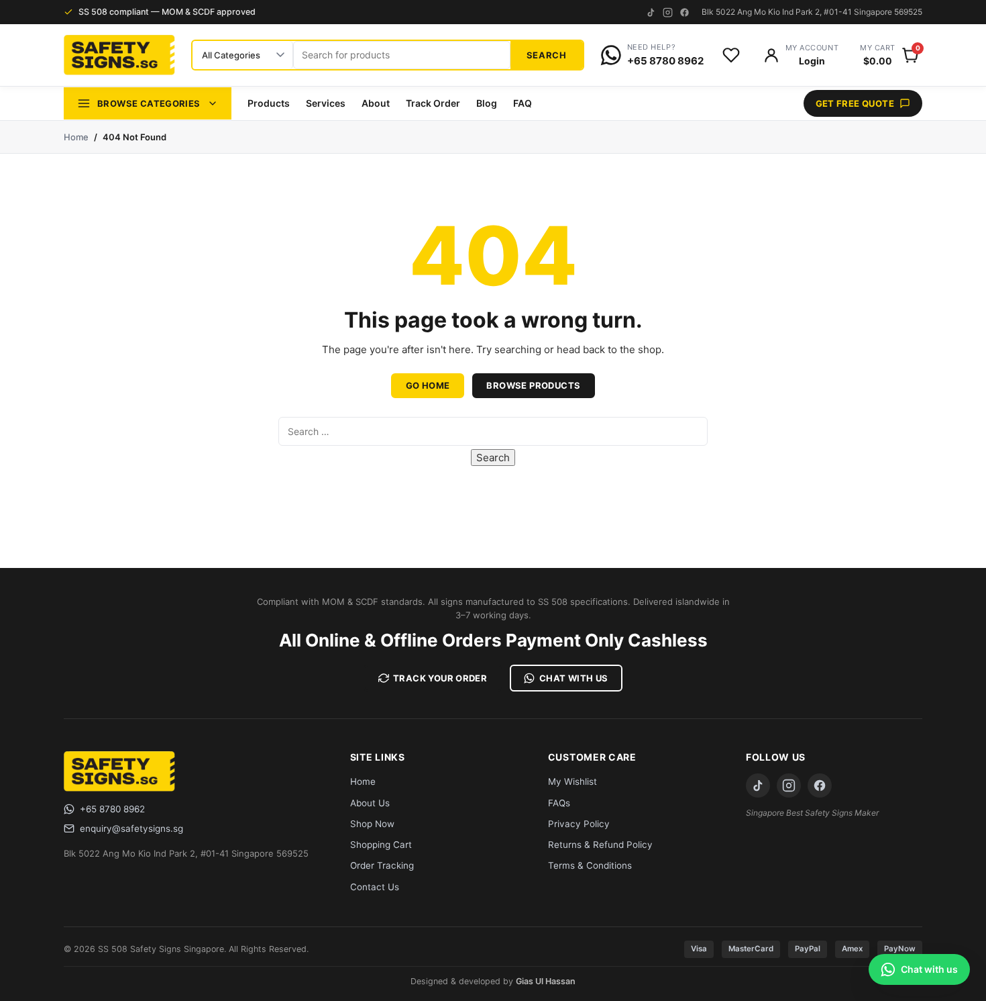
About (376, 103)
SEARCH (547, 55)
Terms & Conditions (590, 865)
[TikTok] (651, 12)
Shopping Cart (381, 844)
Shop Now (372, 823)
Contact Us (374, 886)
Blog (486, 103)
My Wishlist (572, 781)
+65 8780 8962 (112, 809)
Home (76, 137)
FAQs (559, 803)
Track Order (433, 103)
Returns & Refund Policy (600, 844)
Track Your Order (440, 678)
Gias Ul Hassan (546, 981)
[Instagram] (668, 12)
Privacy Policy (579, 823)
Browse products (533, 385)
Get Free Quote (855, 103)
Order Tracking (382, 865)
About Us (370, 803)
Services (325, 103)
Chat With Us (573, 678)
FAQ (522, 103)
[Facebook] (684, 12)
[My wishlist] (731, 55)
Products (269, 103)
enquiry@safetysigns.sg (131, 828)
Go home (428, 385)
